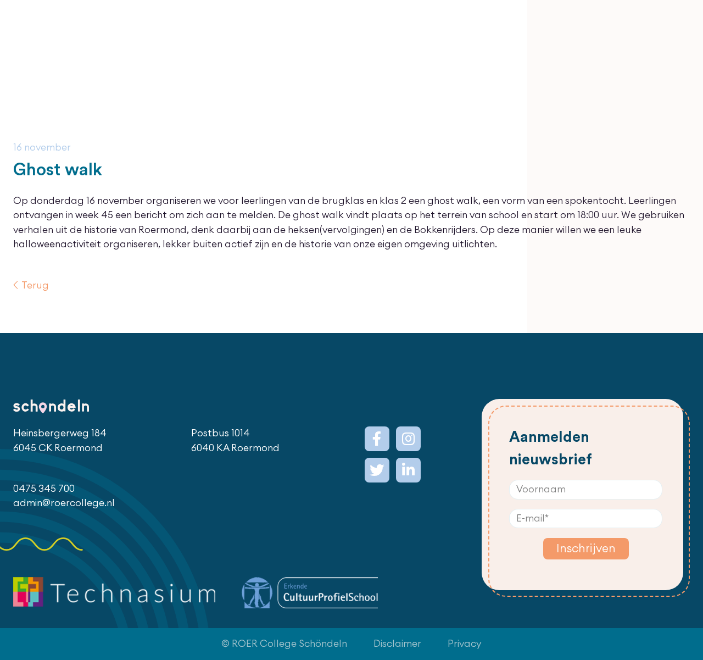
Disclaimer (397, 643)
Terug (35, 285)
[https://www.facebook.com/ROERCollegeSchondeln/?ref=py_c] (377, 438)
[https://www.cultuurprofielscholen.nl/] (310, 592)
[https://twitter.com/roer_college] (377, 470)
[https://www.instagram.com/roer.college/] (408, 438)
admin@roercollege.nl (64, 503)
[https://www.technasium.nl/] (114, 592)
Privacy (465, 643)
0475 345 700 (44, 488)
